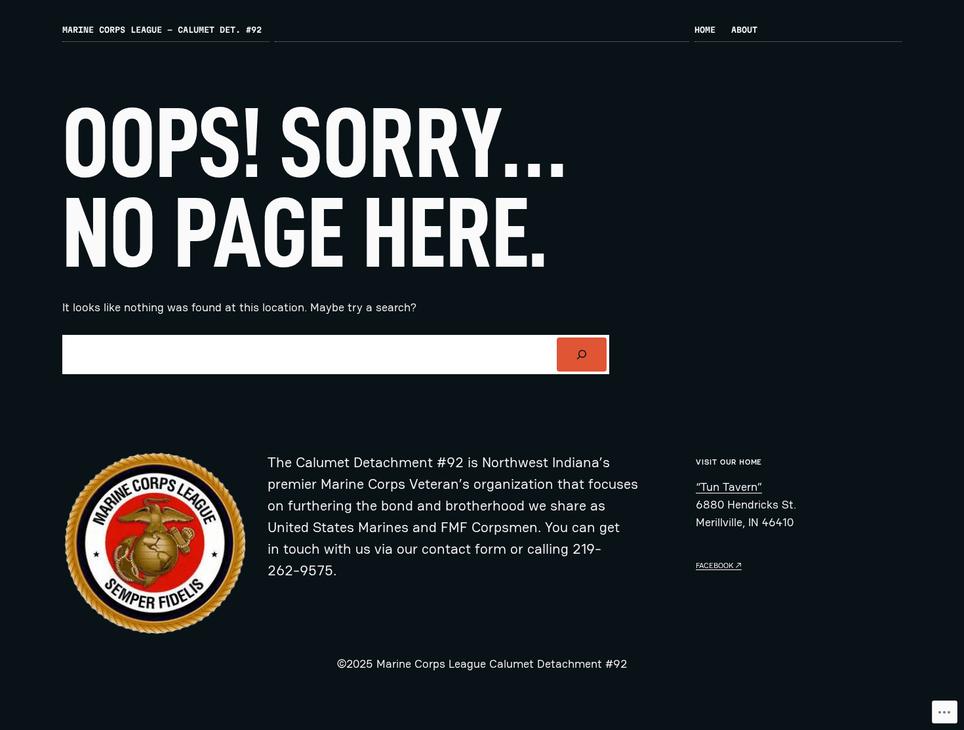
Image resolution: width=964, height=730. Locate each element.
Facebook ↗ (719, 565)
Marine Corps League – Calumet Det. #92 (162, 29)
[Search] (582, 354)
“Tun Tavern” (729, 486)
